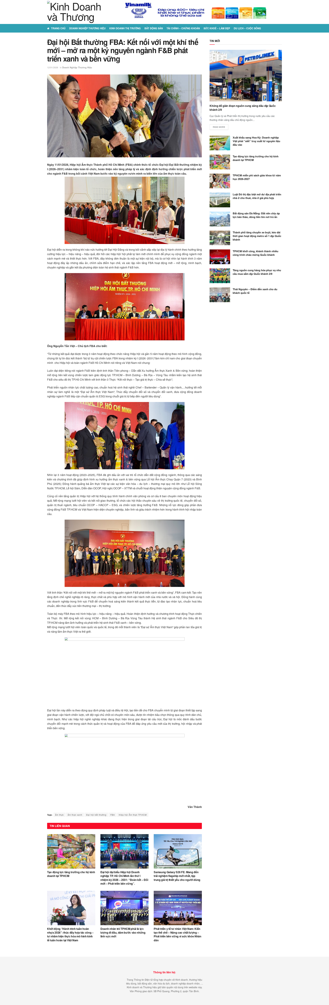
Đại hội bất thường (96, 814)
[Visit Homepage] (76, 12)
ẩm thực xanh (75, 814)
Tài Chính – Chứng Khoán (183, 28)
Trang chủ (58, 28)
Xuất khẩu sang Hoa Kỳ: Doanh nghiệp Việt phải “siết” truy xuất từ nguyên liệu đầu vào (256, 141)
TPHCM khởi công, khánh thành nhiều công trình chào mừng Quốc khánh (255, 253)
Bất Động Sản (153, 28)
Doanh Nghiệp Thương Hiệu (87, 28)
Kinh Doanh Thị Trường (125, 28)
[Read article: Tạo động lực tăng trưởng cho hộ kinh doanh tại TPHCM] (71, 851)
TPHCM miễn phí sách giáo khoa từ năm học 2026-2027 (257, 177)
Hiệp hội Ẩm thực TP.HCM (133, 814)
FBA (112, 814)
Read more (220, 126)
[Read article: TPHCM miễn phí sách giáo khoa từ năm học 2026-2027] (220, 181)
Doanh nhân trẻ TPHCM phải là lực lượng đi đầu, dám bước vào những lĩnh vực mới (122, 932)
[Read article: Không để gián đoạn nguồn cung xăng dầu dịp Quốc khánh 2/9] (246, 75)
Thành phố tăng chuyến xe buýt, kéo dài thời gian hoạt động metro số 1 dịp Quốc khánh (257, 235)
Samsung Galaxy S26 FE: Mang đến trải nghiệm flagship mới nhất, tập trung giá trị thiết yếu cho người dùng (177, 876)
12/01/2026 (52, 67)
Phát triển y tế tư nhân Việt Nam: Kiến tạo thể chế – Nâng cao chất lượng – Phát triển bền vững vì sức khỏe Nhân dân (177, 934)
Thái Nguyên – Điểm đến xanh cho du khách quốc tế (255, 291)
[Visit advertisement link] (196, 12)
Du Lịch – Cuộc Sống (247, 28)
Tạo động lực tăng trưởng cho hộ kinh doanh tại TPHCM (71, 874)
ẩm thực (59, 814)
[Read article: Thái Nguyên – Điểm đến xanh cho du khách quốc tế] (220, 294)
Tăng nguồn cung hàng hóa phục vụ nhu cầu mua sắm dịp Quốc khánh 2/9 (257, 272)
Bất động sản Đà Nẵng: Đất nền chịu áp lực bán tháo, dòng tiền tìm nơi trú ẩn (256, 215)
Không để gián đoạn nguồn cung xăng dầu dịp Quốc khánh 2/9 (243, 107)
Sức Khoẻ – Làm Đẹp (217, 28)
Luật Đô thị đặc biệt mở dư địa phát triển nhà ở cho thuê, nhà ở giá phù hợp (257, 196)
